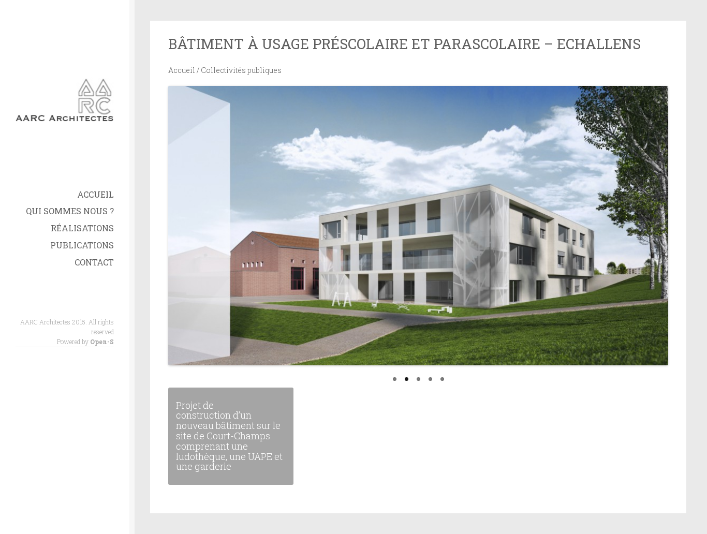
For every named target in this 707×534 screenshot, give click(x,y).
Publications (82, 245)
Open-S (102, 341)
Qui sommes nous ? (70, 210)
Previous (165, 238)
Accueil (95, 194)
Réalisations (82, 227)
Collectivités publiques (241, 70)
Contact (94, 262)
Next (671, 238)
